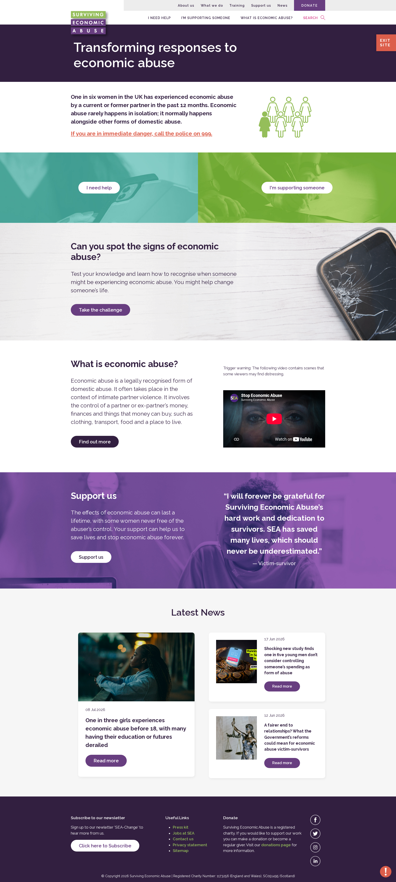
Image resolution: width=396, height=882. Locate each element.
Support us (261, 5)
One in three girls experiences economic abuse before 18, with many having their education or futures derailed (135, 732)
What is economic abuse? (267, 17)
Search (310, 17)
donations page (276, 845)
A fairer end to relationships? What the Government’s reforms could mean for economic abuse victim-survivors (289, 737)
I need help (159, 17)
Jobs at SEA (183, 833)
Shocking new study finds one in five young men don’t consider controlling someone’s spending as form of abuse (291, 660)
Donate (309, 5)
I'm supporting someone (297, 188)
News (283, 5)
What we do (212, 5)
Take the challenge (100, 310)
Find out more (95, 442)
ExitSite (385, 42)
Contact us (183, 839)
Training (237, 5)
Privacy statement (190, 845)
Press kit (180, 827)
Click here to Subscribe (105, 846)
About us (186, 5)
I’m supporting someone (205, 17)
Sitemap (181, 850)
